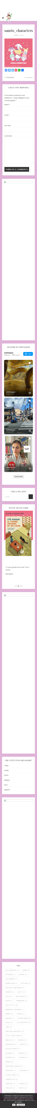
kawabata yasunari (15, 1009)
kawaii (9, 1014)
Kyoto (6, 775)
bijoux (23, 974)
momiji (22, 1040)
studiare (24, 1070)
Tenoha (23, 1083)
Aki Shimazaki (12, 970)
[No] (34, 1101)
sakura (23, 1057)
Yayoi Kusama (12, 1092)
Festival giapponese (15, 987)
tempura (10, 1083)
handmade (21, 1000)
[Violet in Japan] (9, 18)
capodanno (11, 979)
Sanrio (10, 1062)
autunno (10, 974)
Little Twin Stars (14, 1035)
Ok (14, 1105)
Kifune (21, 1014)
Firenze (10, 992)
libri (9, 1027)
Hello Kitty (12, 1005)
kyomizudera (24, 1018)
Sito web (7, 125)
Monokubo (11, 1044)
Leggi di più (20, 1105)
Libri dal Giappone (15, 1031)
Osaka (6, 770)
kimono (10, 1018)
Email (6, 115)
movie (24, 1044)
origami (10, 1053)
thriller (10, 1088)
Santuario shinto (14, 1066)
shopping (11, 1070)
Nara (6, 785)
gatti (21, 992)
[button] (15, 586)
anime (26, 970)
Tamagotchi (12, 1079)
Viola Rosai (10, 77)
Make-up (10, 1040)
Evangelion (11, 983)
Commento (8, 136)
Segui (29, 354)
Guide (9, 1000)
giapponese (21, 996)
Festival (25, 983)
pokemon (10, 1057)
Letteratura (24, 1022)
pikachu (22, 1053)
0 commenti (29, 77)
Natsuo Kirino (13, 1048)
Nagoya (7, 780)
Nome (7, 104)
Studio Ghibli (12, 1075)
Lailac (9, 1022)
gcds (9, 996)
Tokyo (6, 765)
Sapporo (7, 790)
